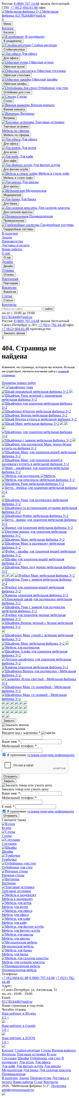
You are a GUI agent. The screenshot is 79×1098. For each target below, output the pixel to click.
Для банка (10, 203)
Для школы (11, 186)
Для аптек (10, 152)
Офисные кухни (14, 66)
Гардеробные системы (18, 229)
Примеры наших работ (19, 383)
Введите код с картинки (21, 733)
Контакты (9, 304)
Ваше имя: (11, 741)
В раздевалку (13, 41)
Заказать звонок (14, 333)
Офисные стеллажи (17, 75)
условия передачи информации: (51, 755)
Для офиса (11, 58)
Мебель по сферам (15, 131)
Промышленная (14, 220)
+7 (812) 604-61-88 (24, 7)
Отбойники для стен (17, 92)
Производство (12, 241)
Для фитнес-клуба (16, 169)
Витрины (9, 118)
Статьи (8, 300)
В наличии (10, 233)
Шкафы (23, 1058)
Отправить (11, 776)
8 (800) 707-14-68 (26, 3)
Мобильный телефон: (19, 746)
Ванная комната (14, 109)
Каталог (8, 28)
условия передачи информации (50, 811)
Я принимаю (41, 755)
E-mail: (8, 806)
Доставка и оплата (15, 245)
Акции (7, 237)
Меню (7, 23)
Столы (8, 100)
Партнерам (11, 283)
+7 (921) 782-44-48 (52, 325)
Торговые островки (16, 126)
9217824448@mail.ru (30, 15)
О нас (6, 253)
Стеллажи (9, 1058)
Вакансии (10, 291)
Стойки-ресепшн (14, 49)
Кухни (51, 1054)
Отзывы (9, 274)
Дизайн (8, 266)
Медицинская (12, 195)
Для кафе (10, 160)
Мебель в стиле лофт (18, 177)
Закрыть (9, 720)
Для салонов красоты (18, 212)
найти (48, 308)
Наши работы (12, 249)
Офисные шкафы (15, 83)
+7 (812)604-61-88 (15, 978)
